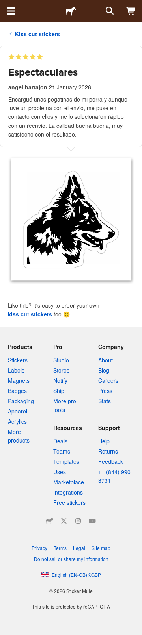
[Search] (109, 11)
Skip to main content (6, 6)
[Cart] (131, 11)
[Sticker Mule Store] (50, 521)
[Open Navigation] (11, 11)
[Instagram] (78, 521)
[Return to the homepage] (71, 11)
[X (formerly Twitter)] (64, 521)
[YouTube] (92, 521)
